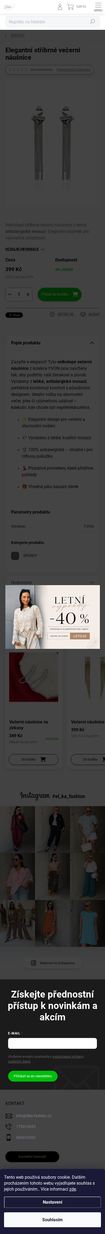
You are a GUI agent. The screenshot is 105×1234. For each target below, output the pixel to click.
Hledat (92, 22)
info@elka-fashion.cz (33, 1116)
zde (72, 1189)
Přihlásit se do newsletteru (33, 1076)
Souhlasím (52, 1219)
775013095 (26, 1126)
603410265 (26, 1137)
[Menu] (98, 7)
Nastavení (52, 1202)
